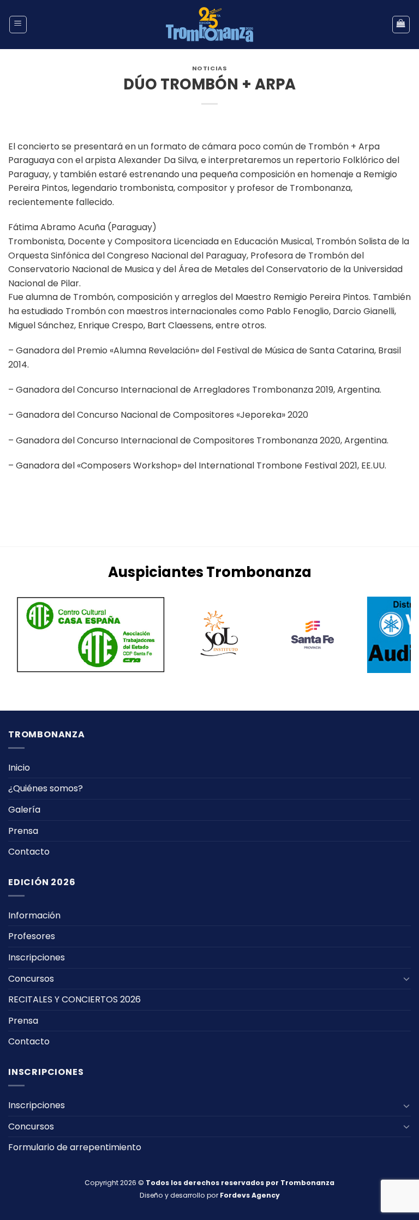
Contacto (29, 851)
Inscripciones (36, 957)
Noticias (209, 68)
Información (34, 915)
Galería (24, 809)
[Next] (389, 636)
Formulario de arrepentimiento (74, 1147)
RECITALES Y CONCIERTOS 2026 (74, 999)
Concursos (31, 978)
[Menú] (18, 24)
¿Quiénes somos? (45, 788)
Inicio (19, 767)
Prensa (23, 831)
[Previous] (30, 636)
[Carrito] (401, 24)
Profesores (31, 936)
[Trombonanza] (209, 24)
